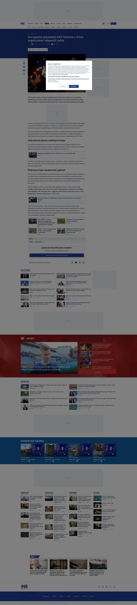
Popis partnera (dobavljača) (53, 81)
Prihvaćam (74, 86)
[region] (69, 75)
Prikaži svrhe (63, 86)
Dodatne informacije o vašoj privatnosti (60, 74)
